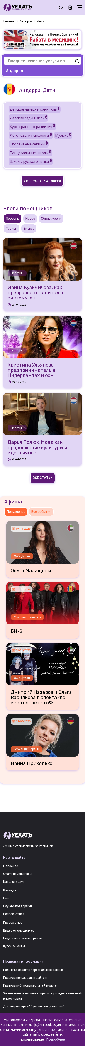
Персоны (17, 273)
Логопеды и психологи (30, 135)
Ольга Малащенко (32, 570)
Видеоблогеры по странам (22, 938)
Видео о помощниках (18, 930)
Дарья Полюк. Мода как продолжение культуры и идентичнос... (37, 448)
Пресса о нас (12, 923)
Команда (9, 890)
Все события (41, 512)
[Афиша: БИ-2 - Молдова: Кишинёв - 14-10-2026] (42, 601)
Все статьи (43, 478)
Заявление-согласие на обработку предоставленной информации (42, 996)
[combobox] (16, 70)
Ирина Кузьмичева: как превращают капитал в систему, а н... (35, 293)
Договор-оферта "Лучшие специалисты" (33, 1006)
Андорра (26, 21)
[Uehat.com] (42, 835)
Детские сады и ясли (28, 118)
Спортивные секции (28, 144)
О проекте (10, 866)
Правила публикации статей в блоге (30, 985)
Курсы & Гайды (14, 946)
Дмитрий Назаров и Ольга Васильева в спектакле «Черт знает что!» (41, 698)
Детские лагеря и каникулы (34, 109)
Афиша (13, 502)
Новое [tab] (30, 218)
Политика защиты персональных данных (33, 970)
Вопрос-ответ (14, 914)
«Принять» (47, 1029)
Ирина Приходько (31, 763)
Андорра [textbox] (14, 70)
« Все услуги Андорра (42, 181)
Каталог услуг (13, 882)
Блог (6, 898)
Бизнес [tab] (28, 228)
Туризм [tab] (11, 228)
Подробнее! (55, 1039)
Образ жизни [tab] (51, 218)
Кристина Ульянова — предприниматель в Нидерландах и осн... (33, 370)
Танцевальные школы (30, 152)
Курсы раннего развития (32, 126)
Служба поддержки (17, 906)
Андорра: (30, 90)
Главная (9, 21)
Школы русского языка (30, 161)
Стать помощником (17, 874)
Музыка (63, 135)
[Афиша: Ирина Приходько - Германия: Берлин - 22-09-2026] (42, 734)
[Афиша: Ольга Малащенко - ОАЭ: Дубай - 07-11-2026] (42, 541)
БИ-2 (16, 631)
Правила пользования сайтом (25, 978)
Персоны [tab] (12, 218)
